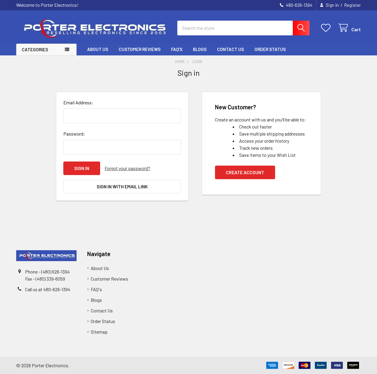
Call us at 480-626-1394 (47, 289)
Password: (74, 133)
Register (352, 5)
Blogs (199, 49)
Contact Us (230, 49)
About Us (97, 49)
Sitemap (99, 332)
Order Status (270, 49)
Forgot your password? (127, 168)
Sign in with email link (122, 186)
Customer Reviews (140, 49)
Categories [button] (35, 49)
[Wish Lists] (327, 27)
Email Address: (78, 102)
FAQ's (176, 49)
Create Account (245, 172)
